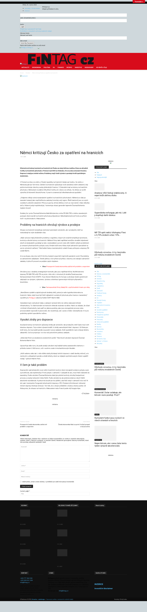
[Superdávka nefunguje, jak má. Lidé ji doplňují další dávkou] (110, 206)
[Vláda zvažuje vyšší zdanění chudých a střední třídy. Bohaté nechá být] (73, 552)
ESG (98, 307)
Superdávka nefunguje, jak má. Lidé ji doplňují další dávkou (110, 214)
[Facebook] (45, 5)
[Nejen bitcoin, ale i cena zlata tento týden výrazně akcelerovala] (110, 433)
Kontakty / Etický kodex (32, 8)
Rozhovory (89, 67)
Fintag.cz (32, 298)
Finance (61, 67)
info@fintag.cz (25, 582)
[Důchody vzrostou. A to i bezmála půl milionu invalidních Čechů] (110, 246)
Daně (98, 288)
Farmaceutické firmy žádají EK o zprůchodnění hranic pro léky (68, 287)
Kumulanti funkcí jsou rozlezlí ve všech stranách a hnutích (109, 419)
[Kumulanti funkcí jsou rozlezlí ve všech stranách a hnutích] (110, 407)
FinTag (99, 276)
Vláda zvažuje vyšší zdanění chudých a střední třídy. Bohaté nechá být (71, 561)
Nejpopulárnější (102, 177)
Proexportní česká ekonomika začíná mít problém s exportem (68, 266)
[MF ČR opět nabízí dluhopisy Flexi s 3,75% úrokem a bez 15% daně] (110, 226)
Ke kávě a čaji (101, 67)
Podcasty (100, 319)
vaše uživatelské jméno (28, 18)
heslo (22, 24)
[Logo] (24, 64)
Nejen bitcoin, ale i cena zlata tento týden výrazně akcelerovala (110, 444)
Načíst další (98, 263)
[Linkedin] (52, 161)
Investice (78, 67)
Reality (99, 324)
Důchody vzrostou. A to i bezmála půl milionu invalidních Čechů (110, 253)
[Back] (51, 5)
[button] (124, 56)
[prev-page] (95, 452)
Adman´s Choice (102, 341)
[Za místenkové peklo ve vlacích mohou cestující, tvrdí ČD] (73, 532)
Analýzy (99, 295)
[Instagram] (47, 5)
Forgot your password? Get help (30, 29)
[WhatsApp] (48, 161)
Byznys (69, 67)
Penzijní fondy (101, 300)
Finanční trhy (101, 281)
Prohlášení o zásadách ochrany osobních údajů (36, 31)
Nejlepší (99, 175)
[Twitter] (48, 5)
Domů (22, 73)
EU (54, 67)
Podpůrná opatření (103, 315)
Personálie (100, 317)
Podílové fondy (101, 293)
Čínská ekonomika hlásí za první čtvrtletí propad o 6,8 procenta (74, 426)
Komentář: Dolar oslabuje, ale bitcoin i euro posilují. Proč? (107, 393)
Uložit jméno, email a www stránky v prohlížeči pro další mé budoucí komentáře (48, 481)
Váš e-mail (23, 41)
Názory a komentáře (103, 274)
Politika (47, 67)
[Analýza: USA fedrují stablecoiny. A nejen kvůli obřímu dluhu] (110, 186)
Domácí (28, 73)
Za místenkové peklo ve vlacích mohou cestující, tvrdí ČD (71, 540)
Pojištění (99, 303)
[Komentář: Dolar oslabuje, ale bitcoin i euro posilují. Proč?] (110, 382)
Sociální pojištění (102, 310)
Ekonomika (36, 67)
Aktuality (25, 67)
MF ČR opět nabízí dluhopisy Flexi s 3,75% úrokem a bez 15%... (110, 233)
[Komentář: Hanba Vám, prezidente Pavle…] (73, 513)
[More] (57, 161)
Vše (98, 172)
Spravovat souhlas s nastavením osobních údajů (59, 599)
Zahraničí (100, 291)
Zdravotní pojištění (103, 322)
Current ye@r (25, 491)
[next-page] (96, 452)
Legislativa (100, 286)
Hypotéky (100, 283)
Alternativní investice (103, 305)
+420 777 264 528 (26, 578)
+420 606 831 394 (26, 580)
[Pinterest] (43, 161)
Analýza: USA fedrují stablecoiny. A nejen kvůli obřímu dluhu (110, 194)
